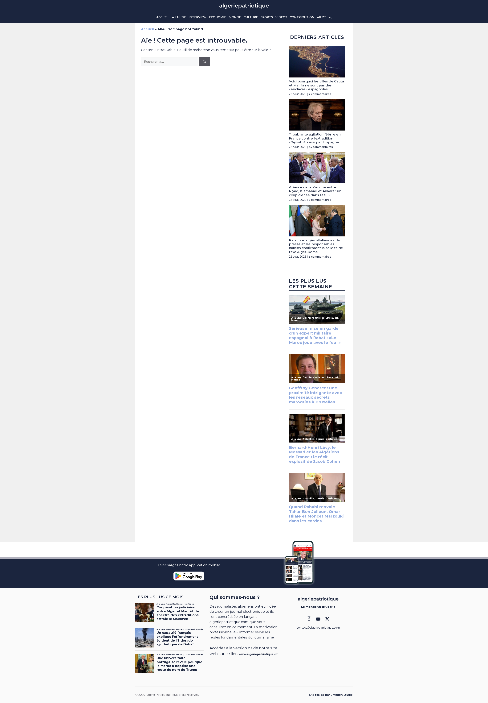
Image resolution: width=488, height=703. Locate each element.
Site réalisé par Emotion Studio (331, 695)
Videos (281, 17)
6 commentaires (320, 256)
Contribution (302, 17)
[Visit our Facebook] (309, 619)
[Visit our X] (327, 619)
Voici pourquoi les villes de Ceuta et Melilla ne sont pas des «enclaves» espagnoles (316, 85)
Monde (235, 17)
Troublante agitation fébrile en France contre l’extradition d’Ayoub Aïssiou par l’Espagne (315, 138)
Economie (217, 17)
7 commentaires (320, 94)
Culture (251, 17)
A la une (179, 17)
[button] (330, 17)
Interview (197, 17)
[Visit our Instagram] (318, 619)
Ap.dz (321, 17)
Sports (267, 17)
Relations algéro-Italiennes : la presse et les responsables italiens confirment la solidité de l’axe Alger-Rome (316, 246)
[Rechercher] (204, 61)
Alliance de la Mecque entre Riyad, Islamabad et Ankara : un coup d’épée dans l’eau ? (315, 191)
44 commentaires (321, 147)
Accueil (162, 17)
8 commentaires (320, 200)
